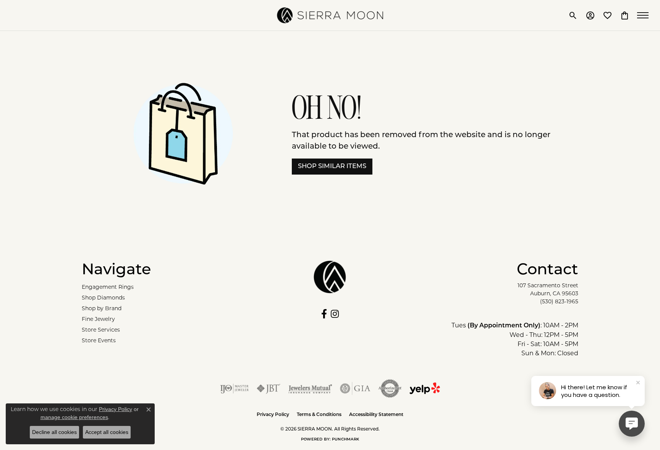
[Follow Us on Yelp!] (424, 388)
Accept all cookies (106, 432)
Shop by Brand (101, 308)
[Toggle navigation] (644, 15)
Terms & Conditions (319, 415)
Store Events (99, 340)
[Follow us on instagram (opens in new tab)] (335, 314)
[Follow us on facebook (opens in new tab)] (324, 314)
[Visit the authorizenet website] (390, 388)
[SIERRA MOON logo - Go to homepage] (330, 15)
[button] (573, 15)
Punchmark (345, 439)
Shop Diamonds (103, 297)
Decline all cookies (54, 432)
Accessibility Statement (376, 415)
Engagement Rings (108, 286)
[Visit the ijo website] (234, 388)
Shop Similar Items (332, 166)
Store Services (101, 329)
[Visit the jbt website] (268, 388)
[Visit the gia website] (355, 388)
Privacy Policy (273, 415)
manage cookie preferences (74, 417)
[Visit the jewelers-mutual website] (310, 388)
